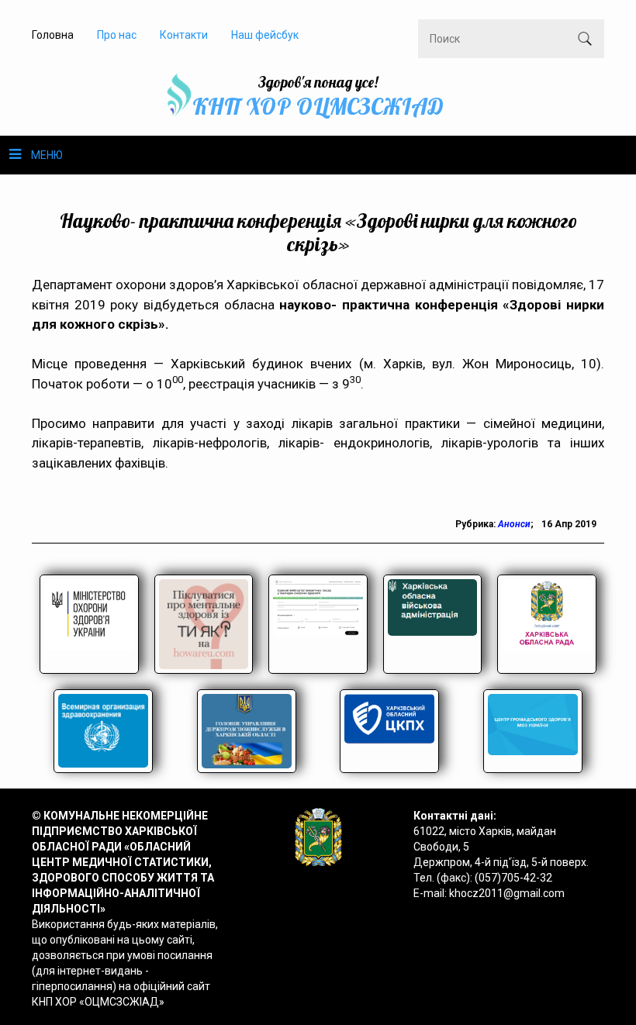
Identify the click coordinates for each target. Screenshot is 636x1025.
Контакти (184, 35)
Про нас (117, 35)
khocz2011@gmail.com (507, 893)
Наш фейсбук (265, 35)
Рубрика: (476, 524)
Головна (53, 35)
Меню (47, 155)
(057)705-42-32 (513, 877)
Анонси (514, 524)
